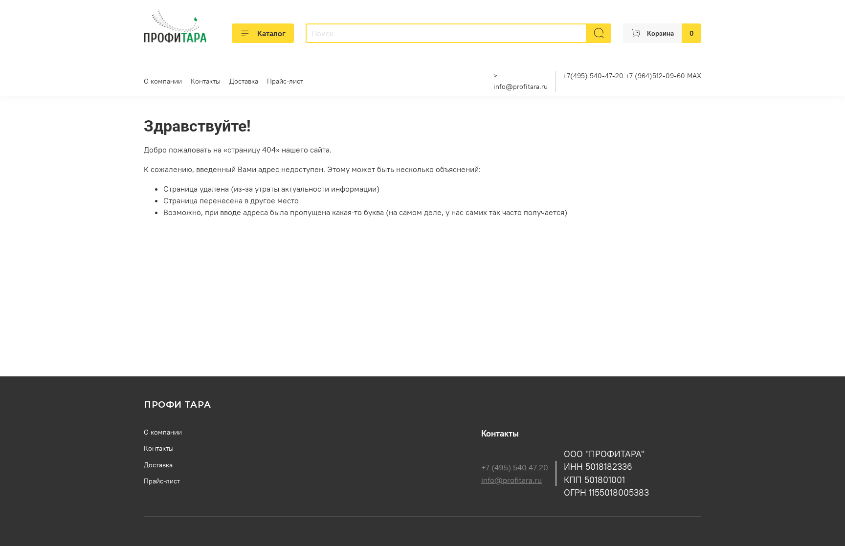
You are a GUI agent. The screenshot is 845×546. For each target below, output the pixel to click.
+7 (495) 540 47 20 (514, 467)
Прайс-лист (285, 81)
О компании (163, 81)
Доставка (243, 81)
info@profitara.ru (520, 86)
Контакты (206, 81)
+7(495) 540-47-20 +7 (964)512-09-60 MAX (632, 75)
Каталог (271, 33)
